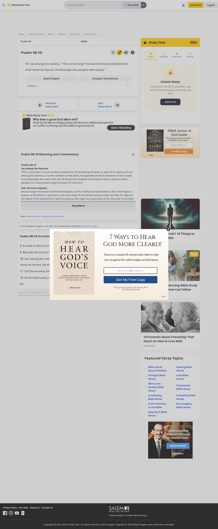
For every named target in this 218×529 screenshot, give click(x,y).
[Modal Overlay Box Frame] (109, 264)
